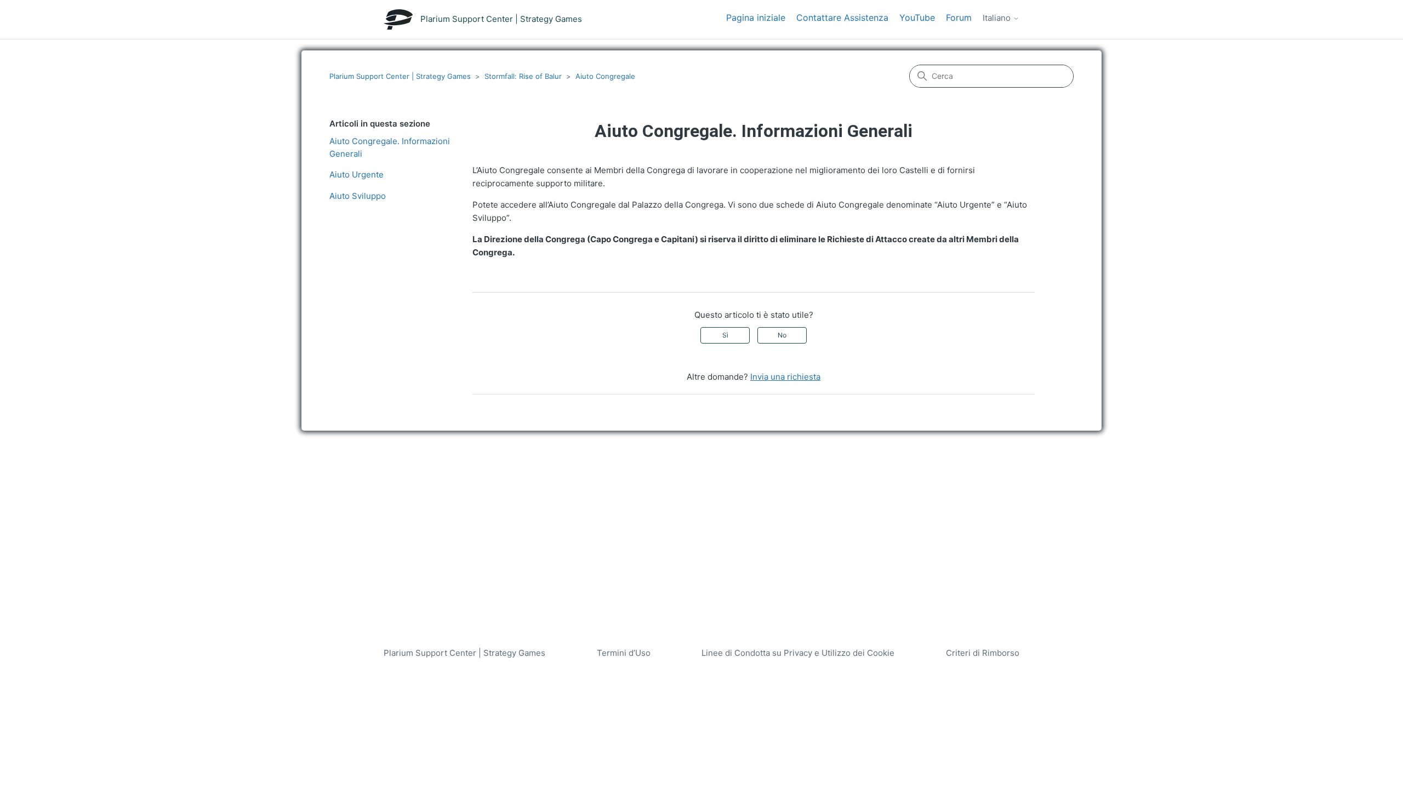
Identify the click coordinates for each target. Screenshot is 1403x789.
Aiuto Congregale (605, 76)
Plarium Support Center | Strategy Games (400, 76)
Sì (725, 335)
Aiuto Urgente (356, 174)
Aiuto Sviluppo (357, 196)
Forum (959, 17)
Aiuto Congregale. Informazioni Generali (389, 147)
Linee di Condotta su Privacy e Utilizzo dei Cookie (798, 653)
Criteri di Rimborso (982, 653)
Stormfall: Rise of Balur (523, 76)
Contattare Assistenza (842, 17)
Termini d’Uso (624, 653)
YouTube (917, 17)
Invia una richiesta (785, 376)
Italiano (998, 18)
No (782, 335)
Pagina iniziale (755, 17)
